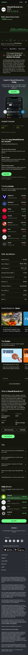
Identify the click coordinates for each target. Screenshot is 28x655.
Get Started (8, 436)
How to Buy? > (22, 48)
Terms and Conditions (5, 623)
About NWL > (13, 48)
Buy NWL (14, 92)
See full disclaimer (13, 623)
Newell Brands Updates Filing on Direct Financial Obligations (11, 330)
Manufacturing (8, 430)
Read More (5, 378)
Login (21, 2)
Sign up (2, 43)
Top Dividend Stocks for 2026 (11, 364)
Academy (8, 178)
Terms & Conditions (14, 629)
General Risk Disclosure (5, 629)
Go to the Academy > (14, 383)
